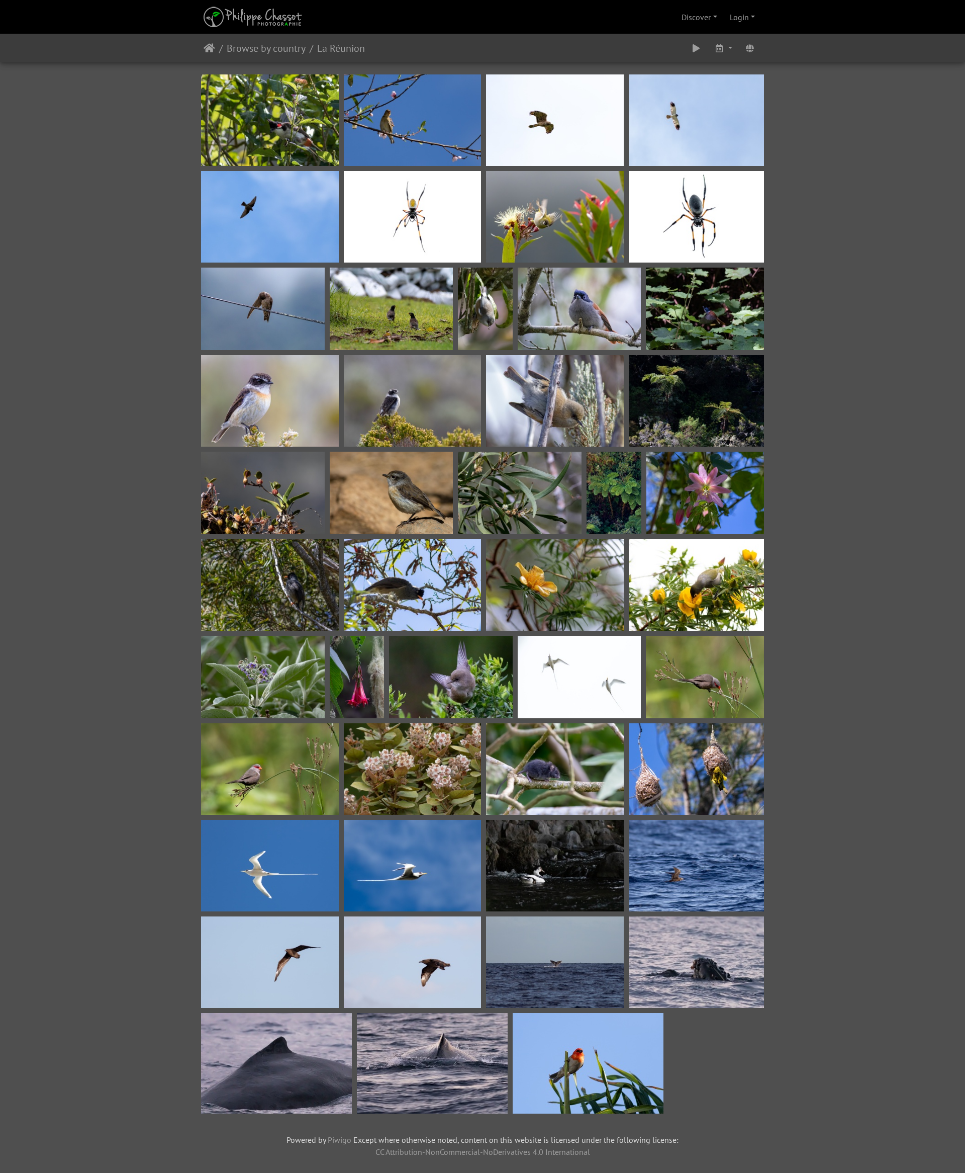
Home (209, 48)
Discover (696, 17)
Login (739, 17)
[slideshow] (696, 48)
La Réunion (341, 48)
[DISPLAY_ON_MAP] (749, 48)
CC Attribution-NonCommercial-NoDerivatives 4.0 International (482, 1152)
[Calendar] (723, 48)
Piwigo (339, 1140)
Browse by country (266, 48)
